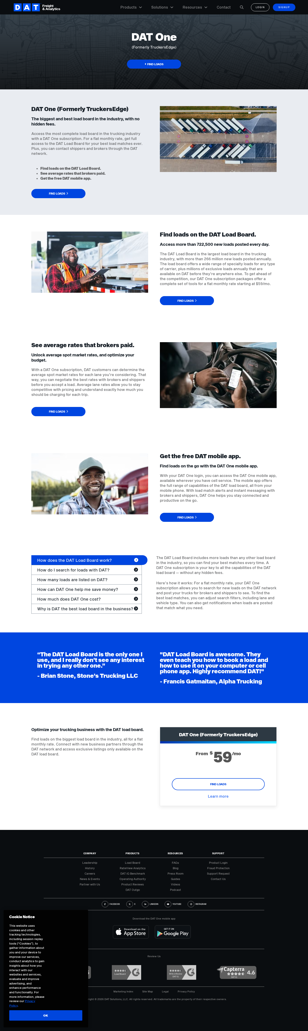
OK (45, 1015)
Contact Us (218, 878)
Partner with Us (90, 884)
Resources (192, 7)
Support (218, 853)
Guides (175, 878)
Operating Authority (133, 878)
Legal (165, 991)
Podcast (175, 889)
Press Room (176, 873)
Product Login (218, 862)
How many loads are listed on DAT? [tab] (72, 579)
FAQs (175, 862)
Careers (90, 873)
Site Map (147, 991)
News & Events (90, 878)
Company (89, 853)
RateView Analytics (133, 868)
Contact (224, 7)
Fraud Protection (218, 868)
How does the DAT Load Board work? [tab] (74, 560)
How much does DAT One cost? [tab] (69, 599)
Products (128, 7)
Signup (284, 7)
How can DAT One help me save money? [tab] (77, 589)
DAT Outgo (133, 889)
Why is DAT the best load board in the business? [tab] (85, 608)
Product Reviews (132, 884)
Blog (175, 868)
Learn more (218, 796)
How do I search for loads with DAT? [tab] (73, 569)
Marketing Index (123, 991)
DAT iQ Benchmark (132, 873)
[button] (154, 64)
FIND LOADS (218, 784)
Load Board (132, 862)
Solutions (159, 7)
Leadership (89, 862)
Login (260, 7)
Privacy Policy (186, 991)
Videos (175, 884)
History (90, 868)
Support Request (218, 873)
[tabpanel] (216, 582)
